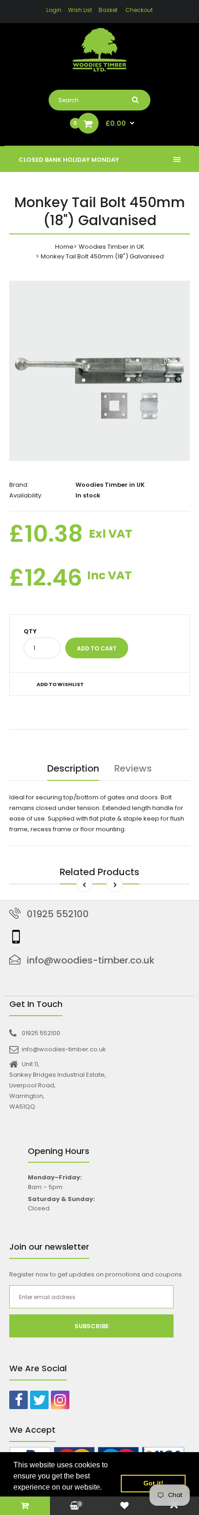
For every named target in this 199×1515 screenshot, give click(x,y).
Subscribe (92, 1326)
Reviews (133, 768)
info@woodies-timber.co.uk (91, 960)
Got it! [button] (153, 1483)
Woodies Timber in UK (111, 246)
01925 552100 (58, 914)
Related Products (99, 871)
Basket (108, 10)
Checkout (139, 10)
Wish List (80, 10)
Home (64, 246)
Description (73, 768)
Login (54, 10)
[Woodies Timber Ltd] (99, 51)
